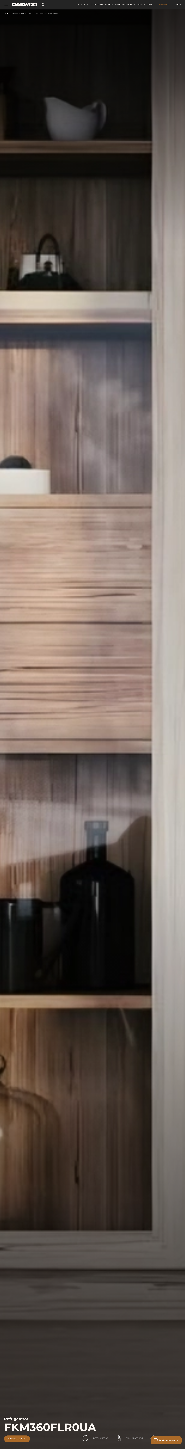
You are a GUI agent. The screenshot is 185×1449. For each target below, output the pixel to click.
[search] (43, 4)
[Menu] (6, 4)
